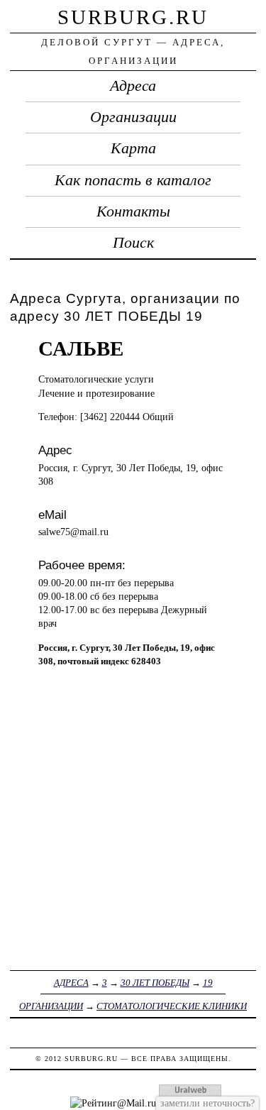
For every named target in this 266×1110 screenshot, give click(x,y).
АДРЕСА (71, 982)
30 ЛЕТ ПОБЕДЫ (155, 982)
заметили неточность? (207, 1103)
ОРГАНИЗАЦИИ (51, 1006)
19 (208, 982)
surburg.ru (133, 17)
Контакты (133, 211)
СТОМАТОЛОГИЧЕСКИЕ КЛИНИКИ (171, 1006)
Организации (133, 117)
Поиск (133, 242)
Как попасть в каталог (133, 180)
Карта (133, 148)
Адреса (133, 85)
